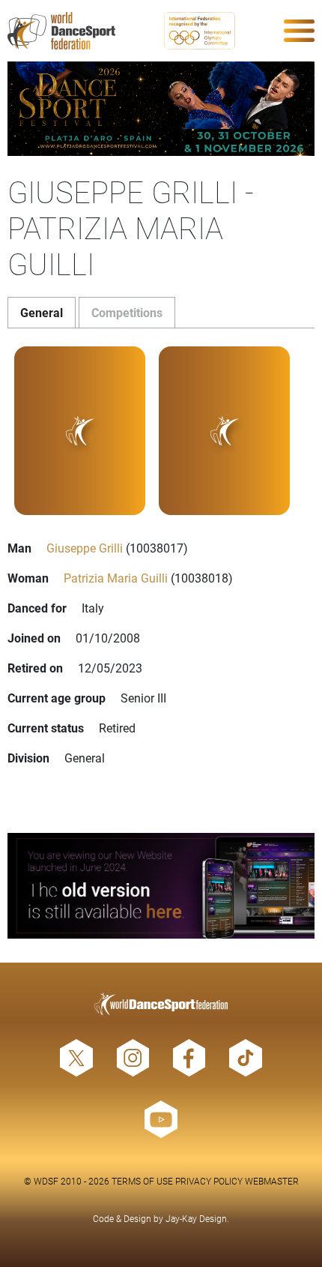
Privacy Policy (209, 1181)
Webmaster (272, 1181)
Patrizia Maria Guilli (116, 578)
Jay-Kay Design (196, 1218)
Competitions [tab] (126, 312)
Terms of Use (142, 1181)
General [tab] (41, 312)
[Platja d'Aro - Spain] (161, 108)
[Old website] (161, 886)
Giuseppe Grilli (84, 548)
